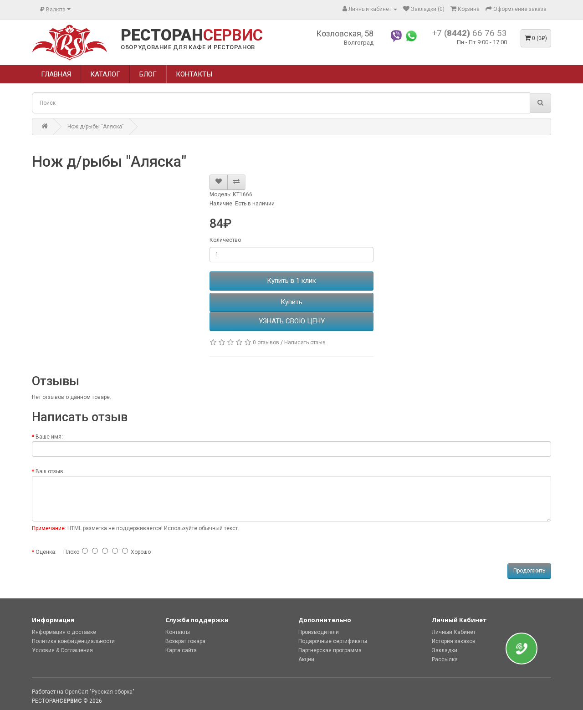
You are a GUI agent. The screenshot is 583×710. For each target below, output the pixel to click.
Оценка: (46, 552)
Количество (225, 240)
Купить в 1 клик (291, 280)
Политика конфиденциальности (73, 641)
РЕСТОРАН (192, 35)
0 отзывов (266, 342)
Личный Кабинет (454, 632)
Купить (291, 302)
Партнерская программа (330, 650)
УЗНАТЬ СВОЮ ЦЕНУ (292, 321)
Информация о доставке (64, 632)
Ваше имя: (49, 437)
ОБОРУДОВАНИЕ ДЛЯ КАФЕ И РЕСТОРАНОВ (188, 47)
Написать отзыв (305, 342)
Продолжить (529, 570)
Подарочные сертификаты (332, 641)
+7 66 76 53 (469, 33)
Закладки (444, 650)
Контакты (177, 632)
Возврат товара (185, 641)
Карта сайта (181, 650)
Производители (318, 632)
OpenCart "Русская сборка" (99, 692)
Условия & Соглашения (62, 650)
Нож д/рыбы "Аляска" (95, 126)
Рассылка (445, 659)
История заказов (454, 641)
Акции (306, 659)
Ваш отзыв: (50, 471)
